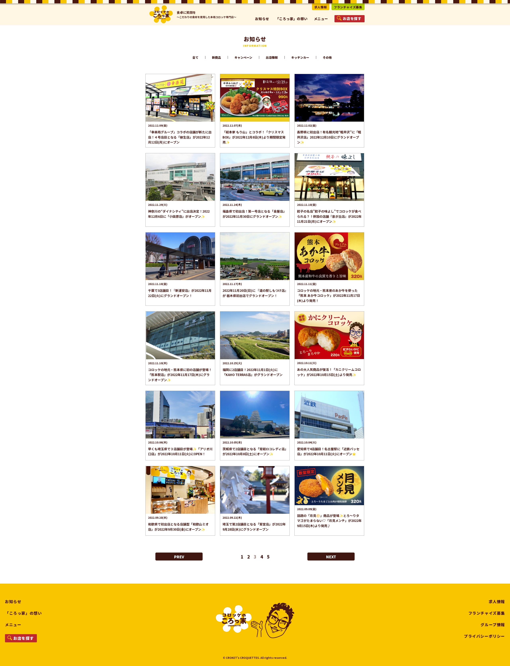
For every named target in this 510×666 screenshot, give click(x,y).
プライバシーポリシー (484, 636)
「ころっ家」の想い (291, 18)
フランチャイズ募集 (348, 7)
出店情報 (272, 57)
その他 (327, 57)
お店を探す (23, 638)
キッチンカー (300, 57)
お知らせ (262, 18)
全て (195, 57)
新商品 (216, 57)
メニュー (13, 624)
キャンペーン (243, 57)
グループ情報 (493, 624)
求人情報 (320, 7)
